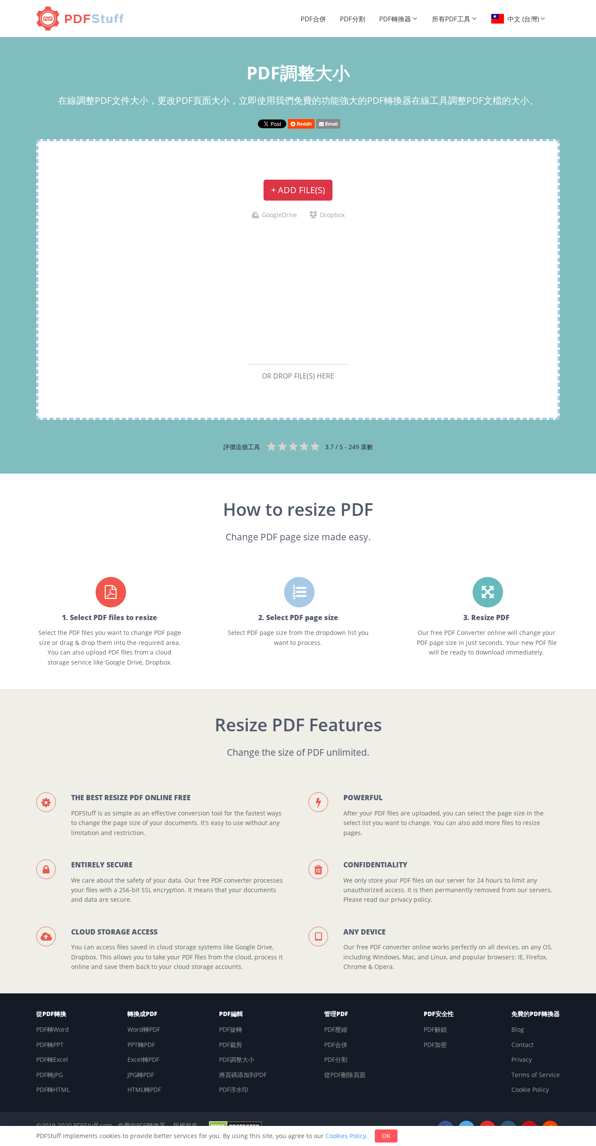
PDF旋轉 (230, 1029)
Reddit (303, 123)
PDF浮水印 (233, 1089)
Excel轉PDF (143, 1059)
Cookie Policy (530, 1089)
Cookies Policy (345, 1136)
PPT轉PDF (141, 1044)
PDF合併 (313, 18)
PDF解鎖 (435, 1029)
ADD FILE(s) (298, 190)
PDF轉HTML (53, 1089)
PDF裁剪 (230, 1044)
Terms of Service (535, 1075)
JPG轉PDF (140, 1075)
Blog (517, 1029)
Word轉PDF (143, 1029)
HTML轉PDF (144, 1089)
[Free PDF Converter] (82, 19)
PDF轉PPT (50, 1044)
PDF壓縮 (335, 1029)
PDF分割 (352, 18)
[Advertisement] (298, 291)
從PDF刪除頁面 (345, 1075)
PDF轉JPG (49, 1075)
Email (331, 123)
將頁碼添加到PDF (243, 1075)
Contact (522, 1044)
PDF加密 (435, 1044)
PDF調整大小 (236, 1059)
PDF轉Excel (52, 1059)
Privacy (521, 1059)
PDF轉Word (52, 1029)
